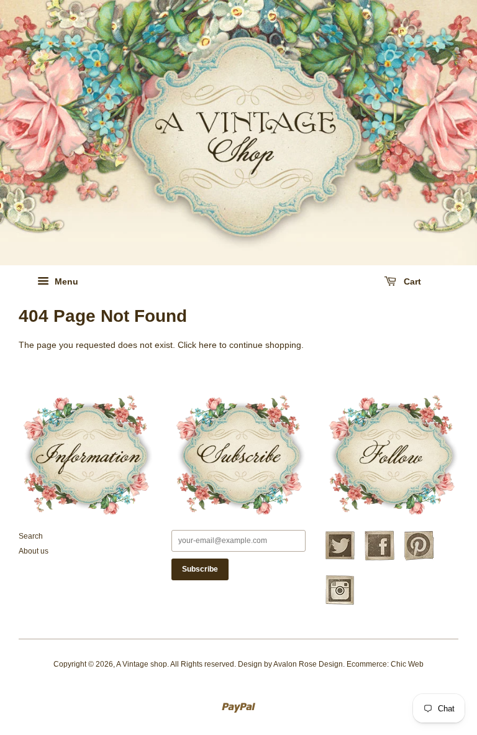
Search (31, 536)
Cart (411, 281)
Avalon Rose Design (308, 664)
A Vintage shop (141, 664)
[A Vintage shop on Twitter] (339, 558)
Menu (65, 281)
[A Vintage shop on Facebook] (379, 558)
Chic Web (407, 664)
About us (33, 551)
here (208, 345)
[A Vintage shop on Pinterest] (419, 558)
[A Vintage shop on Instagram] (339, 603)
